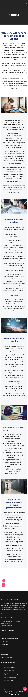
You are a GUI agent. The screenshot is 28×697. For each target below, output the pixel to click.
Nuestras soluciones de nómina (14, 185)
